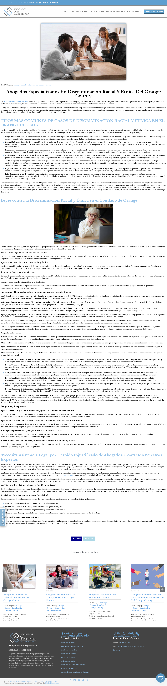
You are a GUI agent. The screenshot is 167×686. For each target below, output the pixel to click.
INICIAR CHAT (150, 666)
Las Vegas (116, 650)
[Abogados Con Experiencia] (16, 11)
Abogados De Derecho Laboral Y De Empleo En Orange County (16, 597)
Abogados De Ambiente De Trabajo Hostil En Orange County (60, 597)
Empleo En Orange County (40, 85)
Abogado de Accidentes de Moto (72, 646)
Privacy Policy (38, 681)
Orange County (20, 85)
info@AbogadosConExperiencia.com (131, 646)
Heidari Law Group (52, 683)
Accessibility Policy (51, 681)
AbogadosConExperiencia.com (20, 681)
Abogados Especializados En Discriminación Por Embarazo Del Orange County (147, 597)
